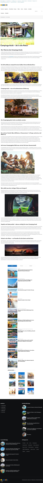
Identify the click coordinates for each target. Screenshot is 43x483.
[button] (2, 481)
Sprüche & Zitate (13, 2)
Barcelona (29, 434)
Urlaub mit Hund (33, 449)
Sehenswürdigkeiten (21, 2)
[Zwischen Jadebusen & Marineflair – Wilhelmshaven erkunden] (24, 418)
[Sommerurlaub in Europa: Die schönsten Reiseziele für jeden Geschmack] (12, 273)
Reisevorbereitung (31, 447)
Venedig (37, 449)
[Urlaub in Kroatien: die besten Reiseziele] (24, 407)
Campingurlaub (11, 56)
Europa (19, 268)
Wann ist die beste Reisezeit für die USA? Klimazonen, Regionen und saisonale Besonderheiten (25, 341)
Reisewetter (3, 412)
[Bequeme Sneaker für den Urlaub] (12, 303)
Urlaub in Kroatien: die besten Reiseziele (34, 407)
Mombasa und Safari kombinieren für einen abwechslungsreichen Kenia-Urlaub (12, 471)
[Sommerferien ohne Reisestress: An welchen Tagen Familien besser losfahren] (12, 353)
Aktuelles (6, 13)
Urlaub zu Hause (20, 359)
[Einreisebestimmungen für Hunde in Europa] (12, 293)
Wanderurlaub (3, 407)
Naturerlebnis (30, 445)
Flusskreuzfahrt (25, 445)
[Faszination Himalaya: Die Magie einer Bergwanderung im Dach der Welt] (12, 283)
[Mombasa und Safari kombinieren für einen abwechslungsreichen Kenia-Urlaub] (12, 323)
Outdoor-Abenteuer (36, 445)
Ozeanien (2, 13)
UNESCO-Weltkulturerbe (26, 449)
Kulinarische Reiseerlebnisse (5, 2)
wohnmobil (27, 451)
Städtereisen (20, 329)
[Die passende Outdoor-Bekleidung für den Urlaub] (12, 313)
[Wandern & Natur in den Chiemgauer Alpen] (24, 413)
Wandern (24, 451)
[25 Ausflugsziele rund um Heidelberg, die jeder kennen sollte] (12, 333)
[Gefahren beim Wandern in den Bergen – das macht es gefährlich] (24, 429)
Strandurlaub (36, 447)
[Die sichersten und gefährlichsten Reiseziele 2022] (24, 424)
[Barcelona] (24, 435)
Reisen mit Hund (25, 447)
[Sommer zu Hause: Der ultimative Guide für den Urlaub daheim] (12, 363)
